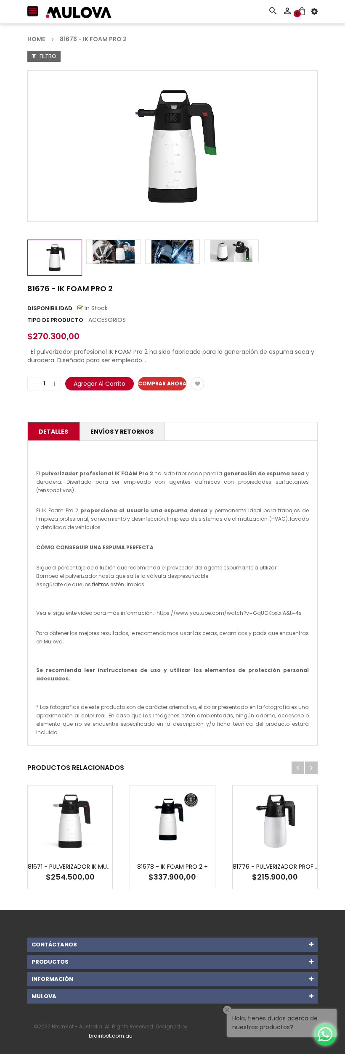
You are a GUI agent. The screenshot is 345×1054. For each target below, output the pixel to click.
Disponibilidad (49, 308)
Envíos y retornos (122, 431)
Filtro (47, 56)
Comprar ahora (162, 383)
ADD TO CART (262, 1039)
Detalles (53, 431)
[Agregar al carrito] (82, 847)
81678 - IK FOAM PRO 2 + (172, 866)
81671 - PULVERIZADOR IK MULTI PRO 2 (80, 866)
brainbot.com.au (111, 1035)
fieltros (100, 584)
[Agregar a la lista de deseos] (197, 383)
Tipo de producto (55, 320)
